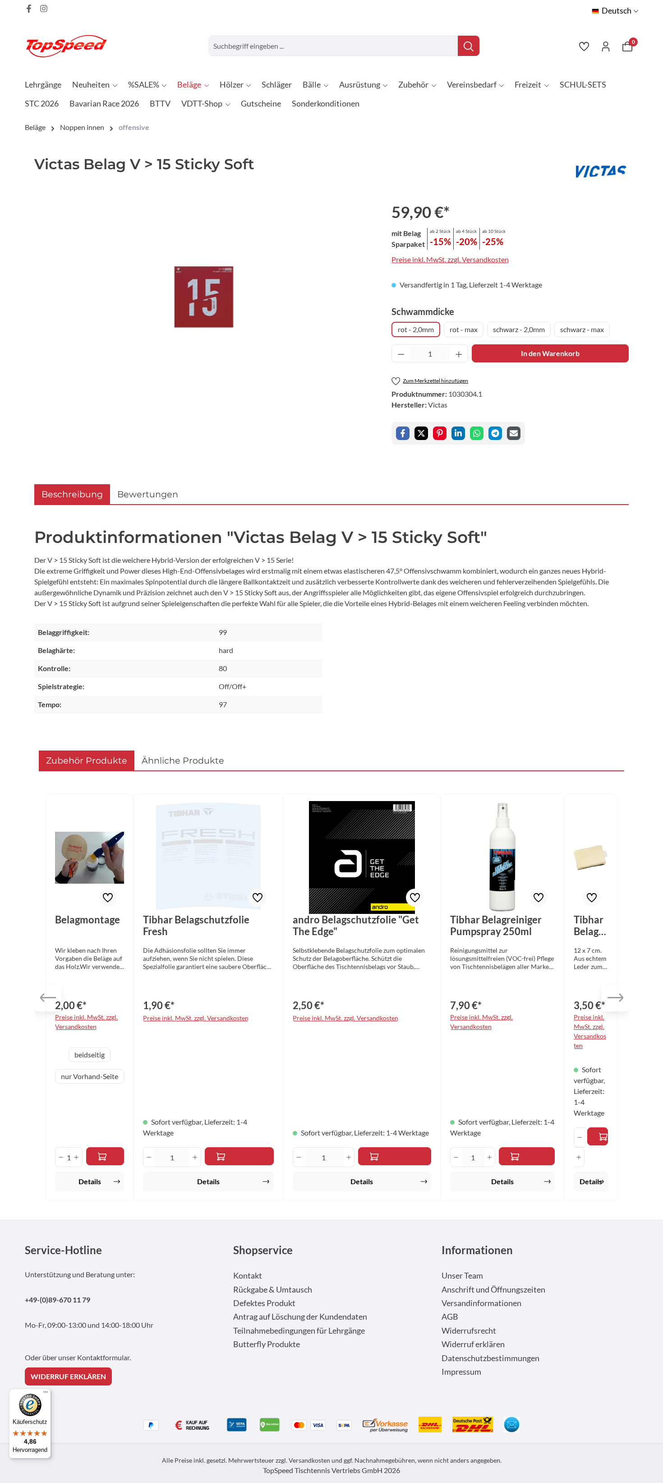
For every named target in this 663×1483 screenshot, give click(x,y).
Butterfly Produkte (266, 1344)
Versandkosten (309, 1460)
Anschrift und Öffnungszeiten (493, 1289)
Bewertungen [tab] (147, 494)
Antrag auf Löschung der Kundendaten (300, 1316)
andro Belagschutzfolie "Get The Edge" (356, 925)
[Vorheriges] (47, 997)
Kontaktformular (103, 1357)
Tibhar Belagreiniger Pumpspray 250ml (496, 925)
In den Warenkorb (550, 353)
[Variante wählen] (105, 1156)
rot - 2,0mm (416, 329)
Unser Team (462, 1275)
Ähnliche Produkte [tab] (183, 760)
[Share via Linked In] (458, 433)
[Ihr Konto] (606, 46)
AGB (450, 1316)
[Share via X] (421, 433)
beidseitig (89, 1054)
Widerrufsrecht (469, 1330)
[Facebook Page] (29, 9)
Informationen (477, 1249)
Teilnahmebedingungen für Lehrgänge (299, 1330)
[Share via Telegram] (495, 433)
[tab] (72, 494)
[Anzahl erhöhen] (459, 353)
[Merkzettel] (584, 46)
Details (89, 1181)
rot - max (464, 329)
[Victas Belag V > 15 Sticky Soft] (203, 297)
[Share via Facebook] (403, 433)
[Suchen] (468, 46)
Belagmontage (87, 920)
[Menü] (45, 1394)
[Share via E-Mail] (513, 433)
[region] (203, 297)
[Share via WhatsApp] (476, 433)
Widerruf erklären (473, 1344)
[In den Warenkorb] (239, 1156)
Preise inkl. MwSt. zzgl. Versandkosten (450, 259)
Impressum (461, 1371)
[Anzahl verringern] (400, 353)
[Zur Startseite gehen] (70, 45)
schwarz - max (582, 329)
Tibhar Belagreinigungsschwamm (591, 925)
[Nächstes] (615, 997)
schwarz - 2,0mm (519, 329)
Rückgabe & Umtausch (272, 1289)
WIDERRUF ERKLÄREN (68, 1376)
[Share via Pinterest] (440, 433)
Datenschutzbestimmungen (490, 1358)
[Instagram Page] (44, 9)
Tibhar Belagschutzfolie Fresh (196, 925)
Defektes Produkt (264, 1303)
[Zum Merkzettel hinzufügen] (108, 898)
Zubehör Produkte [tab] (86, 760)
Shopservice (263, 1249)
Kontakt (247, 1275)
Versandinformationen (481, 1303)
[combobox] (333, 46)
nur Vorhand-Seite (89, 1076)
